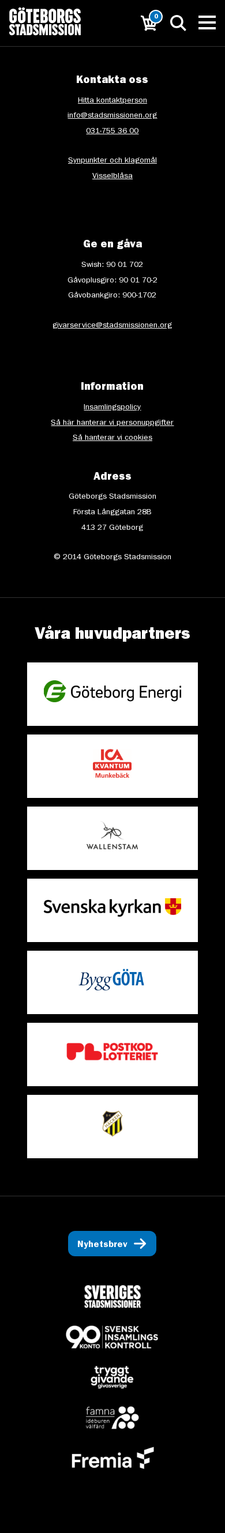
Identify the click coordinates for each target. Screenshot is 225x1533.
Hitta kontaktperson (112, 101)
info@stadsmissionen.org (112, 116)
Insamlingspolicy (112, 408)
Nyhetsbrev (102, 1245)
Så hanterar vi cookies (112, 438)
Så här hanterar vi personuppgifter (112, 423)
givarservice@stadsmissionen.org (112, 326)
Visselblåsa (112, 176)
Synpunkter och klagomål (112, 161)
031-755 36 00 (112, 131)
